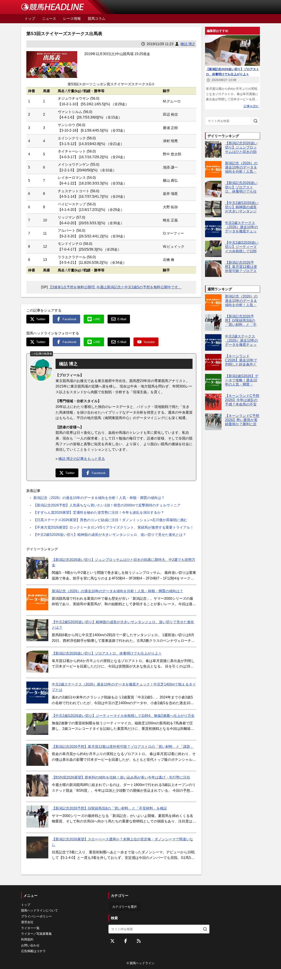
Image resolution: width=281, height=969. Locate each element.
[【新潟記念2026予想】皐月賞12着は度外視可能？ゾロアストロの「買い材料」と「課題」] (37, 755)
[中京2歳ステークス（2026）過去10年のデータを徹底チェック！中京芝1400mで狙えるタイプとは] (37, 692)
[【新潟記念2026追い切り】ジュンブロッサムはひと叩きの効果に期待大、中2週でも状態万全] (37, 568)
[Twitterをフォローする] (112, 941)
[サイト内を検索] (255, 121)
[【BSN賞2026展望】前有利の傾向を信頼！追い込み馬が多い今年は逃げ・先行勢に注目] (37, 786)
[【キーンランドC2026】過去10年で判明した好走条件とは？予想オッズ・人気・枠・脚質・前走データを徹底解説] (213, 362)
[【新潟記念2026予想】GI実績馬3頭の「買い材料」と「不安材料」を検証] (37, 816)
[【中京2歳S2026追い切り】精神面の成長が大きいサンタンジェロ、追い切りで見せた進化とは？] (37, 630)
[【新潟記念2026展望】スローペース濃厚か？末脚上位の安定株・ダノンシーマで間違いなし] (37, 847)
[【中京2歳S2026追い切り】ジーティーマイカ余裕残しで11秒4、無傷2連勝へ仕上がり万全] (37, 724)
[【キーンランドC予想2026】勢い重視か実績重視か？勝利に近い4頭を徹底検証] (213, 422)
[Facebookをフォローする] (126, 941)
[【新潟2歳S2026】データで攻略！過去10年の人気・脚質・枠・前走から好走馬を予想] (213, 382)
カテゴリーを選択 (124, 906)
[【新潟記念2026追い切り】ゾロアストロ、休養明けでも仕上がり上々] (37, 662)
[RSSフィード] (139, 941)
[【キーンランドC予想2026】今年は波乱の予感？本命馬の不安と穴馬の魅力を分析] (213, 402)
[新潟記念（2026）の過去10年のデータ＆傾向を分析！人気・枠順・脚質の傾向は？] (37, 599)
